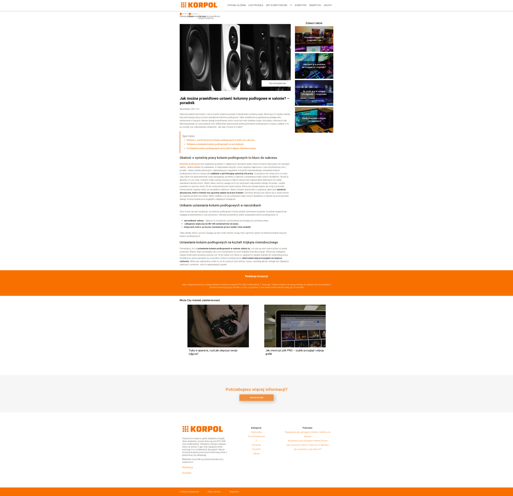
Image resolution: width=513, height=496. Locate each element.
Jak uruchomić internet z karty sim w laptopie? (307, 445)
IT (291, 5)
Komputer (301, 5)
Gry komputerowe (276, 5)
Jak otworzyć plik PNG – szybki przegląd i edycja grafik (294, 352)
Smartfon (315, 5)
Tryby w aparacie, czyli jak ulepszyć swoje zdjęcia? (213, 352)
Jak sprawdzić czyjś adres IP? (308, 449)
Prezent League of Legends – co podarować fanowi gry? (314, 39)
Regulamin (234, 491)
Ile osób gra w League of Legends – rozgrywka (314, 92)
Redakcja (187, 467)
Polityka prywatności (189, 491)
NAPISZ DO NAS (256, 398)
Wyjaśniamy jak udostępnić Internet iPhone (308, 440)
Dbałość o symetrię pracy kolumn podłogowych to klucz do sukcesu (221, 140)
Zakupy (328, 5)
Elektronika (256, 5)
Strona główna (236, 5)
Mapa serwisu (214, 491)
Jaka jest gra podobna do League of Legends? (314, 65)
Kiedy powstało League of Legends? (314, 119)
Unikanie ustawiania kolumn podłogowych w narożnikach (215, 144)
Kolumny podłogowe (190, 164)
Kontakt (186, 473)
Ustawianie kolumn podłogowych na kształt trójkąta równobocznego (221, 148)
